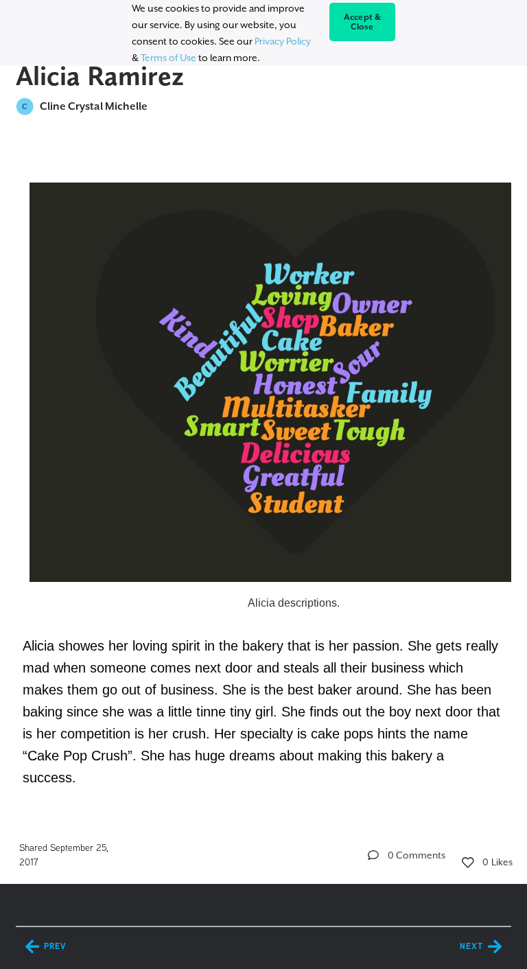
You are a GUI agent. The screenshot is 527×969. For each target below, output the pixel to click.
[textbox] (263, 477)
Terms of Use (168, 57)
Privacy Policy (283, 41)
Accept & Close (363, 22)
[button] (373, 855)
